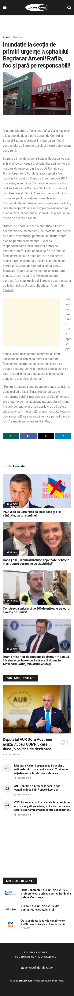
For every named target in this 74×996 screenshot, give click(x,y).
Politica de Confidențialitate (35, 957)
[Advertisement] (37, 23)
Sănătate (17, 37)
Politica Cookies (35, 952)
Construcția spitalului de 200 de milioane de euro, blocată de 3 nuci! (36, 610)
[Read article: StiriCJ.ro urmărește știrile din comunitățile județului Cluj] (10, 909)
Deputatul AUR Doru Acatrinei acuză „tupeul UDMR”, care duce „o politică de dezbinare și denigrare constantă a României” (29, 744)
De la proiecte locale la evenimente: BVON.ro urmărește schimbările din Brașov (43, 924)
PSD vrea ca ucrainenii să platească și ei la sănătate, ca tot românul (32, 513)
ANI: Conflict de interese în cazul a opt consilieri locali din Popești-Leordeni (37, 787)
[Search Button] (69, 7)
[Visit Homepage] (37, 7)
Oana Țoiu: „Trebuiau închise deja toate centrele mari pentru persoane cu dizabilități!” (36, 562)
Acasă (6, 37)
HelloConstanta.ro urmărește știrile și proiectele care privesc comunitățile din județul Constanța (46, 893)
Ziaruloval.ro (25, 980)
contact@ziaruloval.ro (38, 967)
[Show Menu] (4, 7)
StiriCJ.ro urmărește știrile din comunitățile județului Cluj (40, 907)
